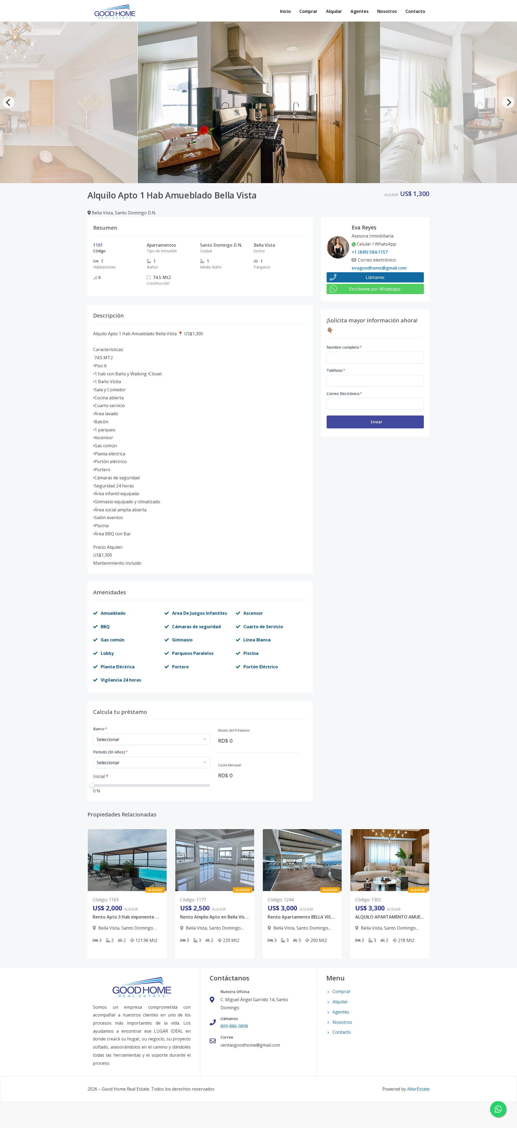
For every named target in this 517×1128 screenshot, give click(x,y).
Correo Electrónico (344, 393)
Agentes (360, 11)
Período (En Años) (110, 752)
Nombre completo (344, 347)
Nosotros (387, 11)
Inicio (285, 11)
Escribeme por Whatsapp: (375, 289)
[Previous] (9, 102)
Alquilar (334, 11)
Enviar (376, 421)
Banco (100, 728)
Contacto (415, 11)
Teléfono (336, 370)
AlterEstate (418, 1089)
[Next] (508, 102)
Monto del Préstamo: (234, 730)
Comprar (308, 11)
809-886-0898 (234, 1026)
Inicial (100, 776)
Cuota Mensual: (230, 765)
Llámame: (375, 277)
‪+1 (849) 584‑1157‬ (370, 252)
